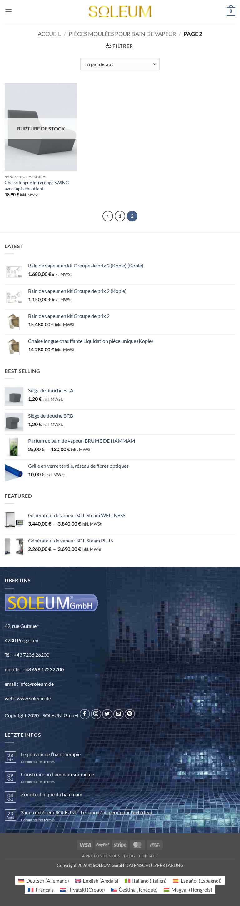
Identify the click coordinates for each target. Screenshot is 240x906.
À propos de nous (101, 855)
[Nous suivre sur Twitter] (107, 714)
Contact (148, 855)
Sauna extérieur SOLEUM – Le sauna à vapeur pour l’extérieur (86, 812)
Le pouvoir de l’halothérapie (51, 754)
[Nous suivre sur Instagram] (96, 714)
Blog (129, 855)
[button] (8, 11)
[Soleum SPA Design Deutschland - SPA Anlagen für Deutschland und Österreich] (120, 11)
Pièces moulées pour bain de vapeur (122, 33)
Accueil (49, 33)
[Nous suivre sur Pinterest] (130, 714)
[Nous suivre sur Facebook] (85, 714)
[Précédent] (107, 216)
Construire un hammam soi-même (57, 774)
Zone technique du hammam (51, 794)
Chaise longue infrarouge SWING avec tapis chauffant (37, 185)
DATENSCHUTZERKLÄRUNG (154, 865)
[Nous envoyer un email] (118, 714)
